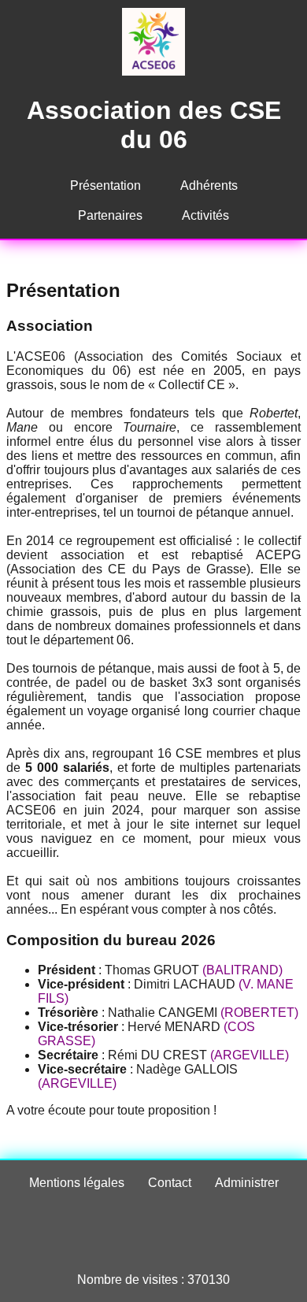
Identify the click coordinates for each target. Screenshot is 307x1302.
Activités (205, 215)
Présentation (105, 185)
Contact (169, 1182)
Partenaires (110, 215)
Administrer (247, 1182)
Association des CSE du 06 (154, 125)
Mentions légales (76, 1182)
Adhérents (209, 185)
